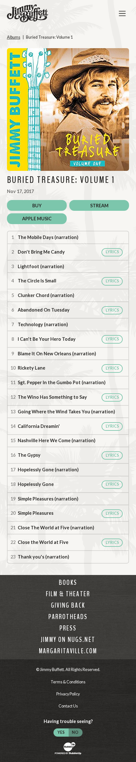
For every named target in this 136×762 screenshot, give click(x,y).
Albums (13, 37)
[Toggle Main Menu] (122, 13)
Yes (61, 732)
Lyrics (112, 251)
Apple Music (37, 218)
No (75, 732)
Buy (37, 205)
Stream (99, 205)
